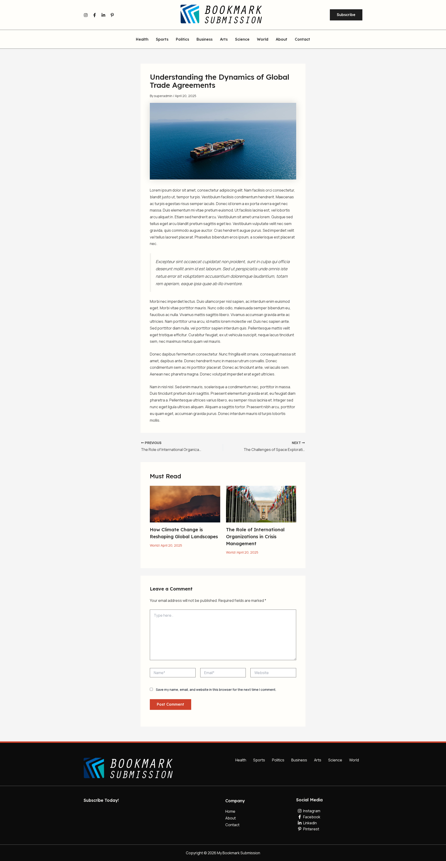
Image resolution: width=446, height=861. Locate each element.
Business (205, 39)
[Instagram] (86, 15)
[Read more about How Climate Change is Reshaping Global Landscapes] (185, 503)
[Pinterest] (112, 15)
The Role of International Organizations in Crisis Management (255, 536)
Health (142, 39)
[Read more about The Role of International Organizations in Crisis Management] (261, 503)
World (262, 39)
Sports (162, 39)
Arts (224, 39)
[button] (346, 14)
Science (242, 39)
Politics (182, 39)
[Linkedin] (103, 15)
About (281, 39)
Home (230, 811)
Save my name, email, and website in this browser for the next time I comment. (216, 689)
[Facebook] (94, 15)
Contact (302, 39)
